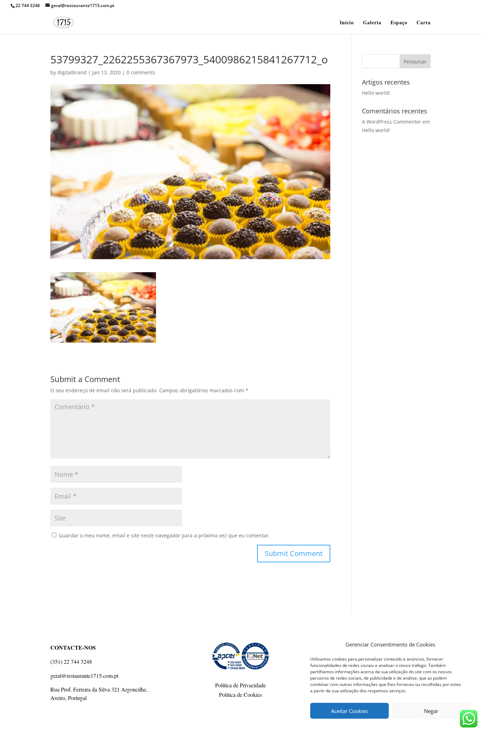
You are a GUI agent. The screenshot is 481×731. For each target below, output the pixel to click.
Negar (431, 710)
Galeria (372, 23)
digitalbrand (72, 72)
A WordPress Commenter (391, 121)
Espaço (399, 23)
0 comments (140, 72)
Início (347, 23)
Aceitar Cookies (349, 710)
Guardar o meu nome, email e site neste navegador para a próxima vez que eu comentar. (164, 535)
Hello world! (376, 92)
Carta (424, 23)
